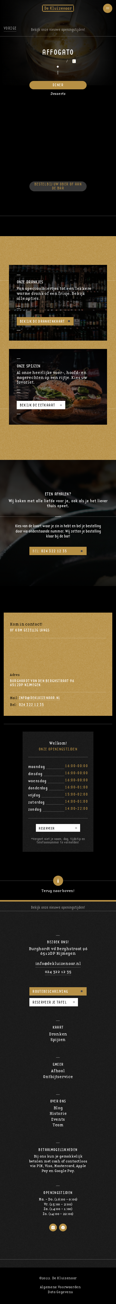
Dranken (58, 1034)
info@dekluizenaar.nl (39, 697)
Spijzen (58, 1040)
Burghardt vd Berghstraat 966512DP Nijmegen (58, 951)
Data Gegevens (60, 1292)
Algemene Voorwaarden (60, 1287)
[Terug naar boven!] (58, 881)
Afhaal (58, 1071)
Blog (58, 1108)
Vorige (10, 28)
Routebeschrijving (50, 991)
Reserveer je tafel (49, 1002)
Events (58, 1119)
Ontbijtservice (58, 1077)
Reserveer (46, 828)
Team (58, 1125)
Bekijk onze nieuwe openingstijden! (58, 907)
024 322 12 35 (49, 551)
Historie (58, 1113)
